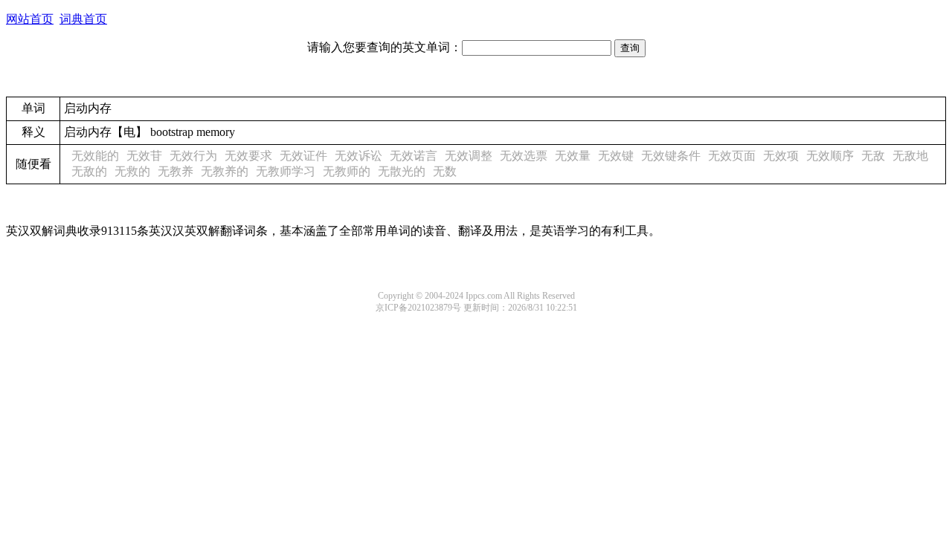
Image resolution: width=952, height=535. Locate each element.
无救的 (132, 171)
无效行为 (193, 155)
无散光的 (401, 171)
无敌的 (89, 171)
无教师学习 (285, 171)
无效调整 (468, 155)
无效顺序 (830, 155)
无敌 (873, 155)
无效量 (573, 155)
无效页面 (732, 155)
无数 (445, 171)
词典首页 (83, 19)
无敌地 (910, 155)
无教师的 (346, 171)
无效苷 (144, 155)
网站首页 (30, 19)
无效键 (616, 155)
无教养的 (224, 171)
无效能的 (95, 155)
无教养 (175, 171)
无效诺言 (413, 155)
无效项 (781, 155)
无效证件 (303, 155)
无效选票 (523, 155)
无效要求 (248, 155)
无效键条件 (671, 155)
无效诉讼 (358, 155)
